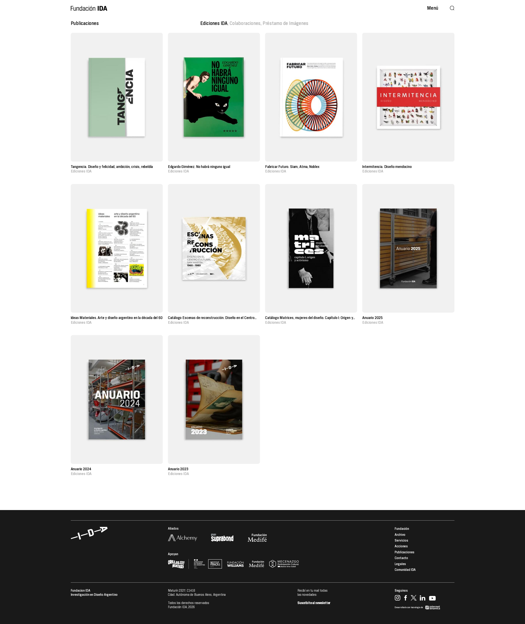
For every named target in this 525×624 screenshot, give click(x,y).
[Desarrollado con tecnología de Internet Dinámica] (417, 605)
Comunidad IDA (405, 569)
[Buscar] (452, 8)
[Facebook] (405, 598)
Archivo (400, 534)
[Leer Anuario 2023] (214, 407)
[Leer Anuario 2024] (117, 407)
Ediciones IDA (214, 23)
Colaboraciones (245, 23)
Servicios (401, 540)
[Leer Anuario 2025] (408, 256)
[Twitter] (413, 598)
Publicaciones (85, 23)
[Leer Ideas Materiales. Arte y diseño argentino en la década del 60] (117, 256)
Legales (400, 564)
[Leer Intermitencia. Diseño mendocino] (408, 105)
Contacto (401, 558)
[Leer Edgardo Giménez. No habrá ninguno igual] (214, 105)
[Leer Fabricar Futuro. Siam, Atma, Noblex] (311, 105)
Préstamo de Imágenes (285, 23)
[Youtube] (432, 598)
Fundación (402, 528)
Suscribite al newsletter (313, 603)
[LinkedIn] (422, 598)
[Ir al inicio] (89, 8)
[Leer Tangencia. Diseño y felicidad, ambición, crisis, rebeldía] (117, 105)
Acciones (401, 546)
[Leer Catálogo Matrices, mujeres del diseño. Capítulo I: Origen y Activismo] (311, 256)
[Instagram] (397, 598)
